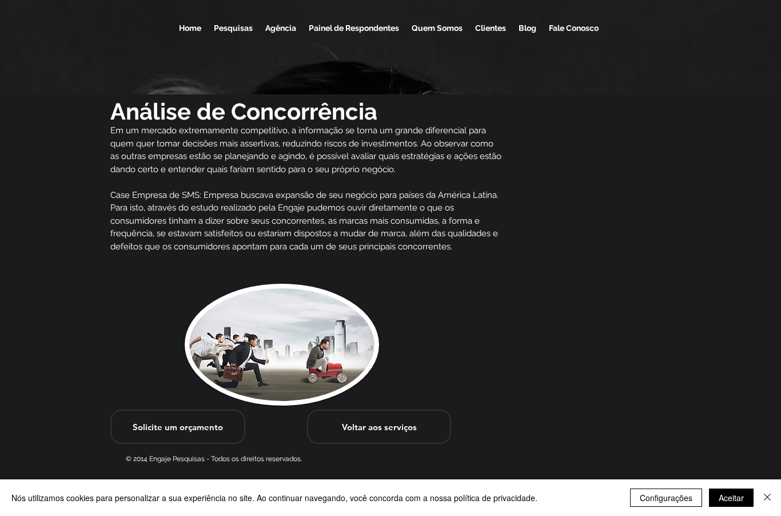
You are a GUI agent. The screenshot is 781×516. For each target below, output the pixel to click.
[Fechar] (767, 498)
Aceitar (731, 497)
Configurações (666, 497)
